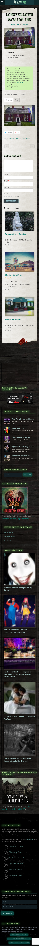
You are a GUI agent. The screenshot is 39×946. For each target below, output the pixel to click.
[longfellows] (19, 115)
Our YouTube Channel (16, 858)
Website (6, 187)
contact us (20, 82)
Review (6, 159)
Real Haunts (26, 139)
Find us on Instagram (16, 864)
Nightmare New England (22, 447)
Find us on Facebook (16, 846)
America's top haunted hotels (19, 942)
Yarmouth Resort (13, 320)
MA (18, 24)
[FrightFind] (20, 2)
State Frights (29, 839)
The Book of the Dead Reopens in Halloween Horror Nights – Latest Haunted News (17, 674)
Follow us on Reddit (15, 875)
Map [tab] (16, 100)
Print (23, 94)
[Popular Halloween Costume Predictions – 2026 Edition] (19, 627)
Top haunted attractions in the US (19, 938)
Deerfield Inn (6, 146)
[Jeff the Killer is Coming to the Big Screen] (19, 585)
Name (6, 174)
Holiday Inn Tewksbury (32, 146)
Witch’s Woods (18, 428)
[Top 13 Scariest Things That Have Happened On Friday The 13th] (19, 755)
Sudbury (13, 24)
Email (6, 181)
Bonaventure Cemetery (16, 234)
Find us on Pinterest (15, 869)
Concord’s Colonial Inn (21, 456)
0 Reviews (25, 24)
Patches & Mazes (9, 536)
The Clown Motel (13, 275)
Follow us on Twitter (15, 852)
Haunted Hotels (15, 139)
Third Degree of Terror (21, 437)
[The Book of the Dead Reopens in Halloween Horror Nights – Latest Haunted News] (19, 669)
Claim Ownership (11, 94)
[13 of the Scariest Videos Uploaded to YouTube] (19, 713)
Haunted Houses (9, 532)
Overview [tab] (9, 100)
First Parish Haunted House (23, 419)
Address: (11, 52)
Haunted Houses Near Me (19, 934)
